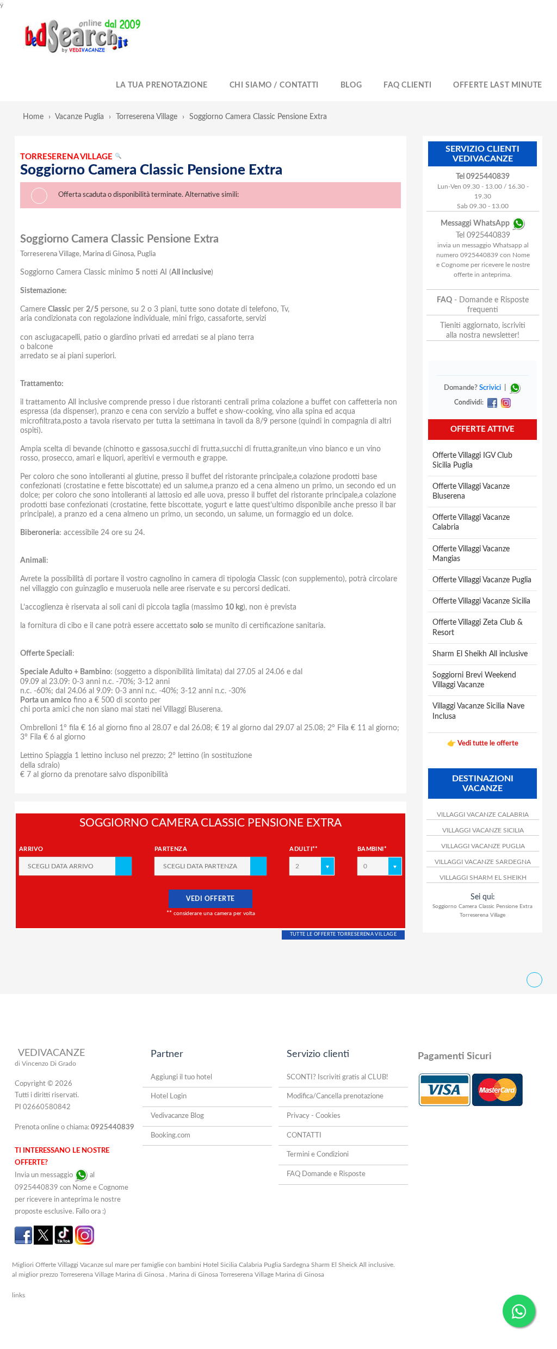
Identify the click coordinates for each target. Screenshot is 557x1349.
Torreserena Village (146, 117)
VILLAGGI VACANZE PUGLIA (483, 846)
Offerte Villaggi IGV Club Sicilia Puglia (472, 460)
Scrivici (490, 387)
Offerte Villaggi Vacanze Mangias (471, 554)
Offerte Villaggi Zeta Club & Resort (477, 627)
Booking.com (170, 1135)
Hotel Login (169, 1096)
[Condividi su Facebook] (492, 402)
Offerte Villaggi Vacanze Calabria (471, 522)
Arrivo (31, 849)
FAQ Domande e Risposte (326, 1174)
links (18, 1295)
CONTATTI (304, 1135)
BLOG (351, 85)
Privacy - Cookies (314, 1116)
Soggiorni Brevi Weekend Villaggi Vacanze (474, 680)
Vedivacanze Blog (177, 1116)
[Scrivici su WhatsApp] (515, 387)
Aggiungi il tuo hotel (181, 1077)
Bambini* (372, 849)
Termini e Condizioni (318, 1154)
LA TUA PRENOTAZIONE (162, 85)
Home (33, 117)
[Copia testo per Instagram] (505, 402)
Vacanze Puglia (79, 117)
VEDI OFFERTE (210, 899)
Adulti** (303, 849)
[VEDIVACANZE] (94, 37)
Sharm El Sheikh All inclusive (480, 654)
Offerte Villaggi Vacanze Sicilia (481, 601)
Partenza (171, 849)
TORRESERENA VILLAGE (70, 157)
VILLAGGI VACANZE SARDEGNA (483, 862)
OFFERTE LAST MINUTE (497, 85)
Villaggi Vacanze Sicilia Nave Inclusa (478, 711)
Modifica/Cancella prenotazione (335, 1096)
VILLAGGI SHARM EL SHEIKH (483, 877)
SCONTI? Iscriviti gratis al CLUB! (337, 1077)
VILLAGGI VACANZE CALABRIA (483, 814)
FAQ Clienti (407, 85)
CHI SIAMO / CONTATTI (274, 85)
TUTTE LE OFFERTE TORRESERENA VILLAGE (343, 934)
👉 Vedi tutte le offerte (482, 743)
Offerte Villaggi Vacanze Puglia (481, 580)
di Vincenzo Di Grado (45, 1063)
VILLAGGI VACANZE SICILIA (483, 830)
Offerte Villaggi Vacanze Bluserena (471, 491)
